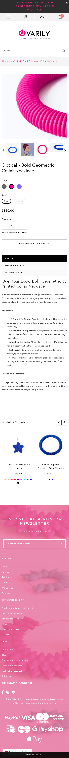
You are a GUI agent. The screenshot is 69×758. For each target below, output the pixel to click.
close (67, 2)
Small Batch (50, 703)
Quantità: (6, 219)
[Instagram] (8, 692)
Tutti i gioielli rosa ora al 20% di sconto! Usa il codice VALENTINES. (34, 6)
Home (5, 61)
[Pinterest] (13, 692)
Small (6, 201)
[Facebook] (3, 692)
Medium (19, 201)
